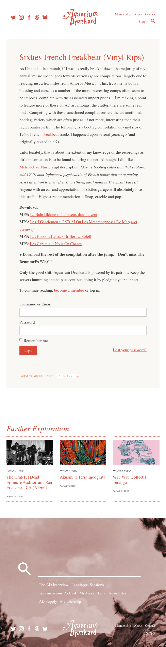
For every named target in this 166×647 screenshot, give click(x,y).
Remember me (36, 340)
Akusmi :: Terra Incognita (82, 477)
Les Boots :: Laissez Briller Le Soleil (60, 236)
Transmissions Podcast (57, 593)
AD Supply (48, 601)
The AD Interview (53, 584)
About (138, 14)
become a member (69, 290)
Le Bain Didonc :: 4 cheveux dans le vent (63, 214)
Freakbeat (51, 134)
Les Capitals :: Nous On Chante (56, 243)
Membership (123, 14)
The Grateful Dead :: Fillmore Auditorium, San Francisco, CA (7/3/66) (29, 482)
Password (27, 322)
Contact (150, 14)
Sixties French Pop (69, 376)
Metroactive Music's (36, 167)
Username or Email (35, 304)
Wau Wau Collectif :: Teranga (131, 479)
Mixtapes (87, 593)
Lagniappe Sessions (87, 584)
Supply (143, 21)
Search (153, 21)
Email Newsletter (112, 593)
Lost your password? (130, 350)
